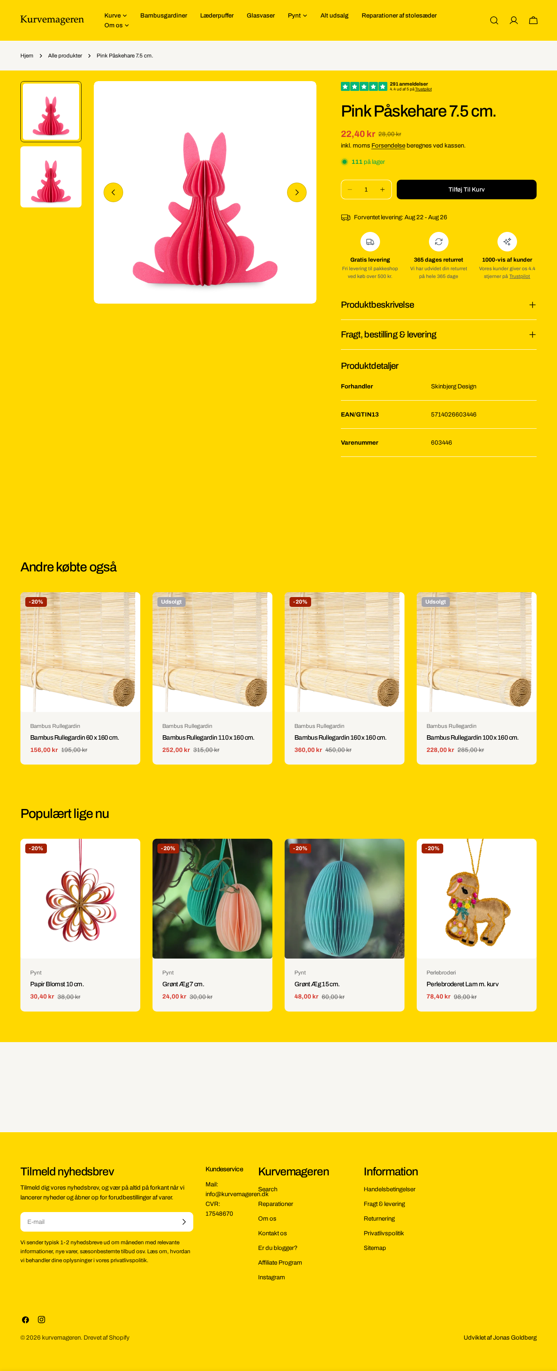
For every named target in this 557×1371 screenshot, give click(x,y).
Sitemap (375, 1248)
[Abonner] (183, 1221)
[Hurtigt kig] (128, 610)
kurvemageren (61, 1337)
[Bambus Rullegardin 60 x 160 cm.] (80, 652)
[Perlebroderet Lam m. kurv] (477, 899)
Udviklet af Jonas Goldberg (500, 1337)
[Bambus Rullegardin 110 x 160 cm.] (212, 652)
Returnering (379, 1218)
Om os (267, 1218)
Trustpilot (519, 276)
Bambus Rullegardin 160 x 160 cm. (340, 737)
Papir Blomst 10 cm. (57, 984)
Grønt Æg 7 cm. (183, 984)
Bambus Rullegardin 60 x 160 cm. (74, 737)
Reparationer (275, 1204)
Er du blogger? (278, 1248)
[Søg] (494, 20)
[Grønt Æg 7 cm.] (212, 899)
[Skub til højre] (297, 192)
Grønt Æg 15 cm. (317, 984)
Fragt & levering (384, 1204)
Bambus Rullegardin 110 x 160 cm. (208, 737)
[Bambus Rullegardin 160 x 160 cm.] (344, 652)
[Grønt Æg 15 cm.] (344, 899)
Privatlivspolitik (384, 1233)
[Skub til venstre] (113, 192)
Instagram (271, 1277)
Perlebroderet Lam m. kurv (462, 984)
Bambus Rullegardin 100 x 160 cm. (473, 737)
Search (267, 1189)
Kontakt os (272, 1233)
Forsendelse (388, 145)
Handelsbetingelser (390, 1189)
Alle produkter (65, 56)
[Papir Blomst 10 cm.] (80, 899)
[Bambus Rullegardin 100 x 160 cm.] (477, 652)
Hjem (26, 56)
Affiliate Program (280, 1262)
